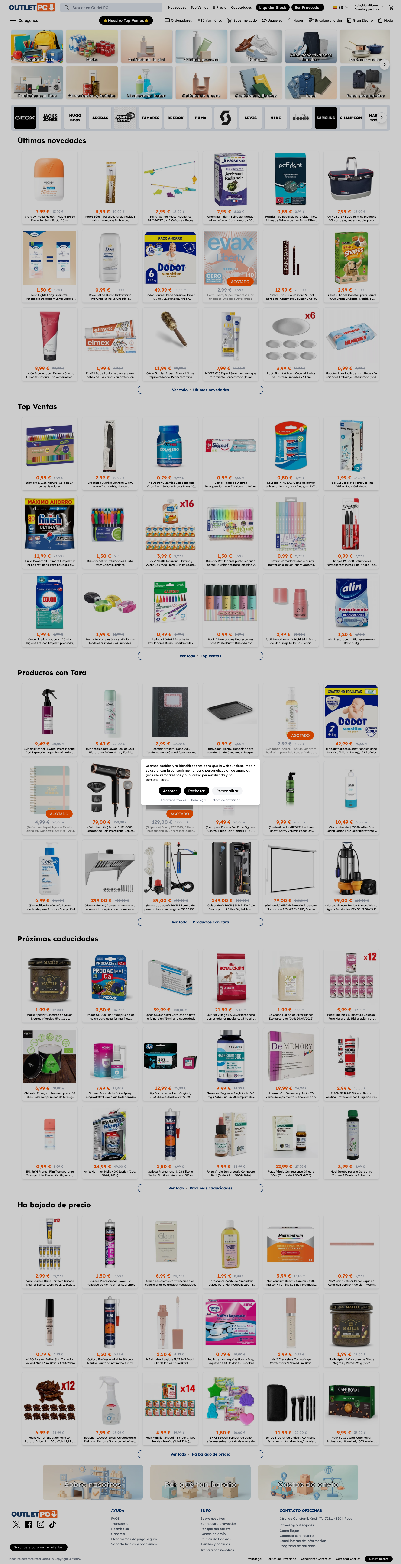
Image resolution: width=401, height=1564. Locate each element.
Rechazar (196, 790)
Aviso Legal (198, 800)
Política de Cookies (173, 800)
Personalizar (227, 790)
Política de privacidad (225, 800)
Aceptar (170, 790)
